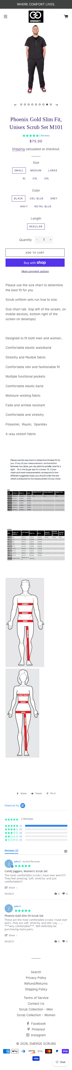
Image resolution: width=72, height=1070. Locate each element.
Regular (35, 226)
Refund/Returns (36, 983)
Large (52, 170)
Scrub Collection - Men (36, 1009)
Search (36, 972)
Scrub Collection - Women (36, 1015)
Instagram (38, 1035)
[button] (12, 887)
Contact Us (36, 1003)
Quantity (25, 240)
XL (24, 178)
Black (18, 198)
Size (36, 162)
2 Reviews (44, 135)
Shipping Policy (36, 989)
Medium (36, 170)
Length (36, 218)
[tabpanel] (36, 60)
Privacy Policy (36, 978)
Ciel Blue (37, 198)
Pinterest (38, 1029)
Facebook (38, 1023)
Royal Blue (43, 206)
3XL (46, 178)
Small (19, 170)
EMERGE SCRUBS (43, 1044)
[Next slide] (57, 105)
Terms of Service (36, 998)
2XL (34, 178)
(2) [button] (21, 825)
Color (36, 190)
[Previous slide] (15, 105)
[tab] (11, 851)
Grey (54, 198)
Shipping (18, 149)
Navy (24, 206)
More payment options (35, 271)
